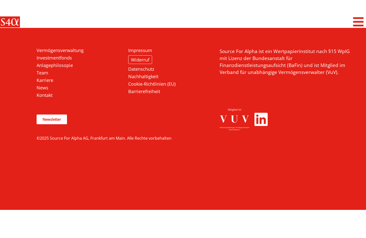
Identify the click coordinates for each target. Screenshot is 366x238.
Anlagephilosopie (55, 65)
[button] (358, 22)
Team (42, 72)
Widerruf (140, 60)
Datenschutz (141, 68)
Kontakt (45, 95)
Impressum (140, 50)
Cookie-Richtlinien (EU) (152, 83)
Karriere (45, 80)
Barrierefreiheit (144, 91)
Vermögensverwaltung (60, 50)
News (42, 87)
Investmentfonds (54, 57)
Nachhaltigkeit (143, 76)
